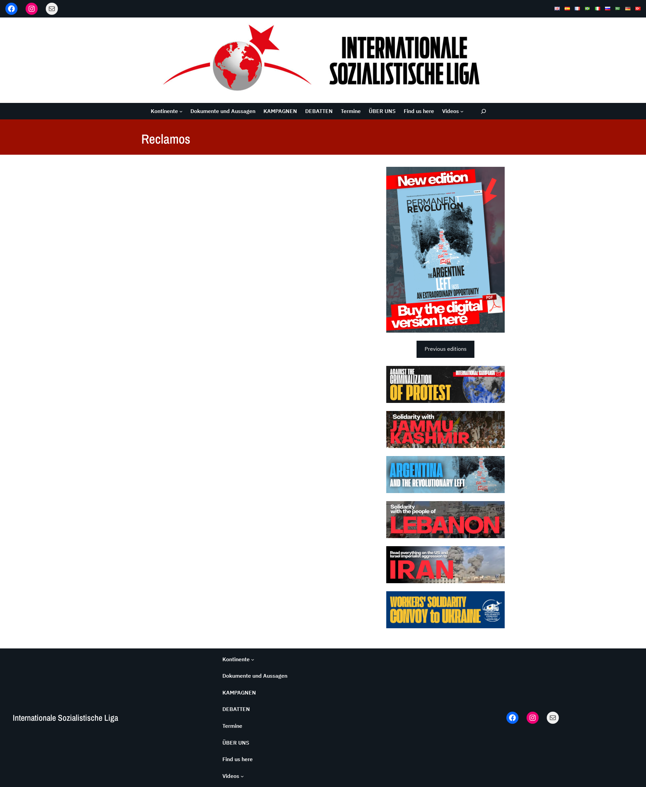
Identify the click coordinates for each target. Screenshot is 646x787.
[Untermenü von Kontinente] (181, 111)
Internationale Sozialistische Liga (65, 717)
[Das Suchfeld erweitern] (484, 111)
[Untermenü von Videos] (462, 111)
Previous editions (446, 348)
